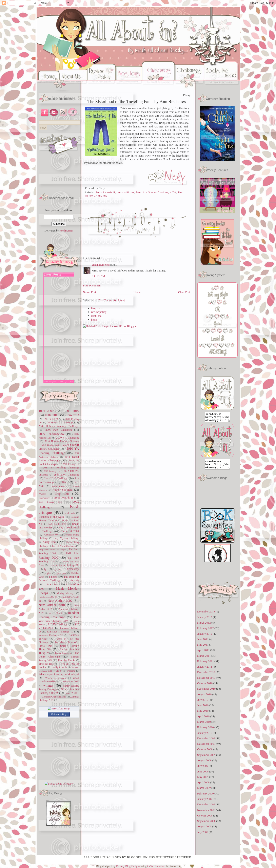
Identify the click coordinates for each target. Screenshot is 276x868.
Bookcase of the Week (51, 517)
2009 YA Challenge (67, 437)
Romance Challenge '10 (60, 631)
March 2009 (204, 788)
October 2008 (205, 815)
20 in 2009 (51, 419)
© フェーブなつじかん (64, 382)
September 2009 (206, 755)
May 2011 (203, 644)
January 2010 (204, 733)
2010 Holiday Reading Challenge (62, 441)
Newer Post (89, 292)
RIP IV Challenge (58, 624)
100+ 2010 (71, 410)
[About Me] (73, 88)
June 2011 (203, 639)
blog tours (96, 308)
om (50, 612)
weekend (71, 670)
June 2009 (203, 771)
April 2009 (203, 782)
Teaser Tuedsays (63, 652)
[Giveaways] (158, 88)
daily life (49, 542)
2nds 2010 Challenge (56, 478)
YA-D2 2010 (72, 692)
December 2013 (206, 611)
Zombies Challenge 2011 (54, 696)
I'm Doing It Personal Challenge (59, 578)
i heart (53, 577)
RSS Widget (49, 382)
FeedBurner (66, 230)
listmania (74, 580)
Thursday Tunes (47, 663)
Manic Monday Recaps (59, 590)
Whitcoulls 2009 (71, 681)
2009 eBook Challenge (60, 422)
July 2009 (202, 766)
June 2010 (203, 705)
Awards (42, 493)
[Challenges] (189, 88)
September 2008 (206, 821)
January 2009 (204, 799)
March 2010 (204, 722)
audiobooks (58, 486)
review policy (98, 312)
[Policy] (101, 88)
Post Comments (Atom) (111, 300)
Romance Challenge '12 (51, 635)
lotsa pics (51, 584)
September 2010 (206, 688)
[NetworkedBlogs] (59, 708)
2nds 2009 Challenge (66, 474)
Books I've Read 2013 (57, 523)
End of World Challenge (64, 545)
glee (49, 573)
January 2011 (204, 666)
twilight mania (60, 667)
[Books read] (222, 88)
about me (96, 316)
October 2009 (205, 749)
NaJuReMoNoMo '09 (48, 596)
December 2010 (206, 672)
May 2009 (203, 777)
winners (48, 685)
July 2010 (202, 700)
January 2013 (204, 617)
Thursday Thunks (66, 660)
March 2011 (204, 656)
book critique (125, 192)
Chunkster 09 (51, 534)
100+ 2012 (72, 415)
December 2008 (206, 804)
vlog (58, 670)
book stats (70, 512)
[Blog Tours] (128, 88)
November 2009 (206, 744)
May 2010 (203, 710)
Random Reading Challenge (59, 614)
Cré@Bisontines (156, 866)
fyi (45, 569)
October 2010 (205, 683)
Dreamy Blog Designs (128, 866)
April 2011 (203, 650)
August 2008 (204, 826)
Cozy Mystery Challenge (66, 538)
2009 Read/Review (51, 433)
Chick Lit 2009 (70, 531)
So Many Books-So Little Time (59, 644)
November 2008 (206, 810)
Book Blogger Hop (50, 501)
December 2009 (206, 738)
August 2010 (204, 694)
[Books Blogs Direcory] (59, 783)
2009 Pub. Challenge (58, 429)
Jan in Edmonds (101, 264)
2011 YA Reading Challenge (61, 467)
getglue (58, 569)
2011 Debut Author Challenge (59, 458)
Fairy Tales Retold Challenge (52, 549)
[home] (48, 88)
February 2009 (205, 793)
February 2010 (205, 727)
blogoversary (44, 497)
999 (63, 482)
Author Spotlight (63, 489)
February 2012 (205, 628)
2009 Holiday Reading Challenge (59, 426)
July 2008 (202, 832)
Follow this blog (58, 714)
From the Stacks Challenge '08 (63, 565)
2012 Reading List (52, 471)
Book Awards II (63, 497)
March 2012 (204, 622)
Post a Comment (92, 285)
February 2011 (205, 661)
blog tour (62, 493)
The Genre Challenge (59, 654)
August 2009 (204, 760)
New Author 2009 (60, 600)
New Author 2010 (52, 605)
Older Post (184, 292)
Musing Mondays (66, 593)
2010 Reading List (50, 444)
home (94, 319)
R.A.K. (59, 612)
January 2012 (204, 633)
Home (137, 292)
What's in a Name (55, 678)
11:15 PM (98, 276)
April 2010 (203, 716)
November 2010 (206, 678)
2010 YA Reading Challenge (59, 450)
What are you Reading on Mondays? (59, 674)
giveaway (73, 569)
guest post (61, 573)
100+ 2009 (46, 410)
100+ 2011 (52, 415)
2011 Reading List (71, 464)
